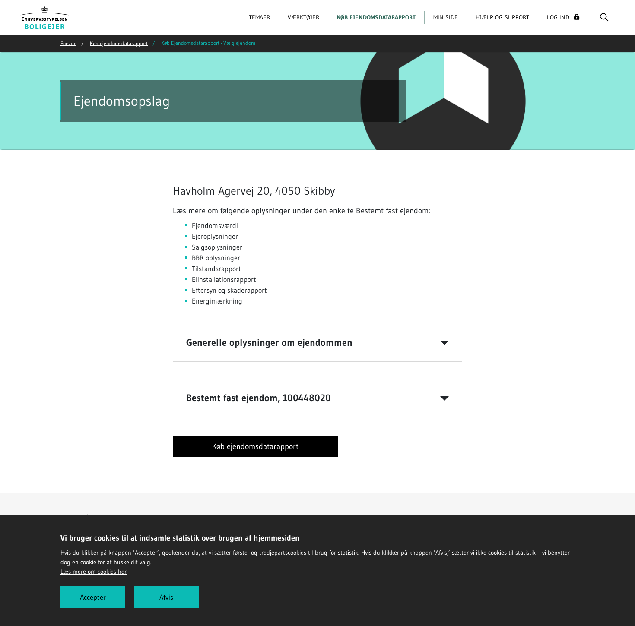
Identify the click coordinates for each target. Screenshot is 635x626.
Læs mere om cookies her (93, 571)
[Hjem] (44, 16)
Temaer (259, 17)
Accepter (93, 597)
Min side (445, 17)
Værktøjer (303, 17)
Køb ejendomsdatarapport (376, 17)
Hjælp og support (502, 17)
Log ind (558, 17)
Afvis (166, 597)
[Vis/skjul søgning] (604, 17)
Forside (68, 43)
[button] (317, 342)
